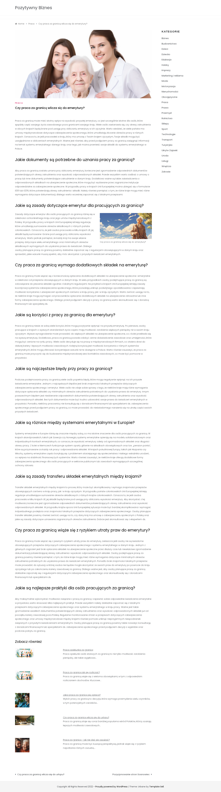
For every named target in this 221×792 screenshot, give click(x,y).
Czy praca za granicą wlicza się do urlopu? (86, 717)
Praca (19, 103)
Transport (167, 139)
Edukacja (166, 59)
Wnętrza (166, 166)
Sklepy (165, 123)
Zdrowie (166, 171)
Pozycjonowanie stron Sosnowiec (131, 774)
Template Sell (156, 786)
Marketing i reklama (172, 75)
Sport (165, 129)
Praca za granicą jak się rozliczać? (81, 672)
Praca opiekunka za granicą (78, 649)
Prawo (165, 107)
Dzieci (165, 48)
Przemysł (167, 112)
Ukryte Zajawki (169, 150)
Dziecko (166, 54)
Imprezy (166, 70)
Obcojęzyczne (169, 97)
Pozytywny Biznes (33, 8)
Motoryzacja (168, 86)
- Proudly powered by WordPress (111, 786)
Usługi (165, 161)
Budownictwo (169, 43)
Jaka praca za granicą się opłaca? (82, 694)
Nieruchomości (170, 91)
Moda (165, 80)
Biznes (165, 38)
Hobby (165, 65)
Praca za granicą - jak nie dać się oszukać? (86, 739)
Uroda (165, 155)
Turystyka (167, 144)
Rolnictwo (167, 118)
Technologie (168, 134)
